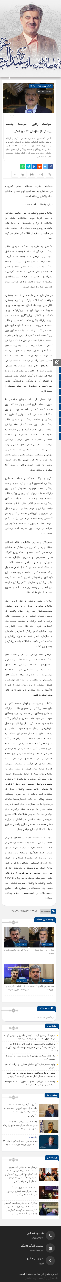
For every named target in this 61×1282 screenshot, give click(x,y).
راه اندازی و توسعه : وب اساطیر (41, 1278)
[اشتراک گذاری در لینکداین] (34, 166)
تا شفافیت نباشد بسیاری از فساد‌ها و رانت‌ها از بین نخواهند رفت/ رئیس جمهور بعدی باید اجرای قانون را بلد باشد (32, 1047)
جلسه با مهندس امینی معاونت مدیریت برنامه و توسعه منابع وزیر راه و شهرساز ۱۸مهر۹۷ (30, 1083)
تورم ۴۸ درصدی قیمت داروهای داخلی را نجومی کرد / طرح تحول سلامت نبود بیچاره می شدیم (29, 1037)
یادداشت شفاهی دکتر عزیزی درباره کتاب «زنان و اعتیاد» (17, 988)
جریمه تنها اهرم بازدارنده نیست (16, 950)
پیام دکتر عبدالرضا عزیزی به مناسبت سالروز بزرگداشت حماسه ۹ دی (30, 1057)
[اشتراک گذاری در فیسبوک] (50, 166)
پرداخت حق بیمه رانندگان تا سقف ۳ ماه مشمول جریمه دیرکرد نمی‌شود (20, 1142)
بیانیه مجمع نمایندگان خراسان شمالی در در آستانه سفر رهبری (30, 1066)
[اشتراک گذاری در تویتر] (45, 166)
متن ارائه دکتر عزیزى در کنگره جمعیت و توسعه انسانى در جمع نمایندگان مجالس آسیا (22, 1191)
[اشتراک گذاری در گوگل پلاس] (39, 166)
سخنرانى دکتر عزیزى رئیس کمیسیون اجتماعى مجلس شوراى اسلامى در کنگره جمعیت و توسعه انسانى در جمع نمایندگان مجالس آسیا (20, 1208)
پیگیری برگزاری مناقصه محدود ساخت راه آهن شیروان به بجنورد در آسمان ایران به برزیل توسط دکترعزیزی (30, 1074)
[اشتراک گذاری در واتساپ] (22, 166)
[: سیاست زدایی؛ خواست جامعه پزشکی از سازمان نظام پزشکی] (40, 174)
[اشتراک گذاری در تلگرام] (28, 166)
